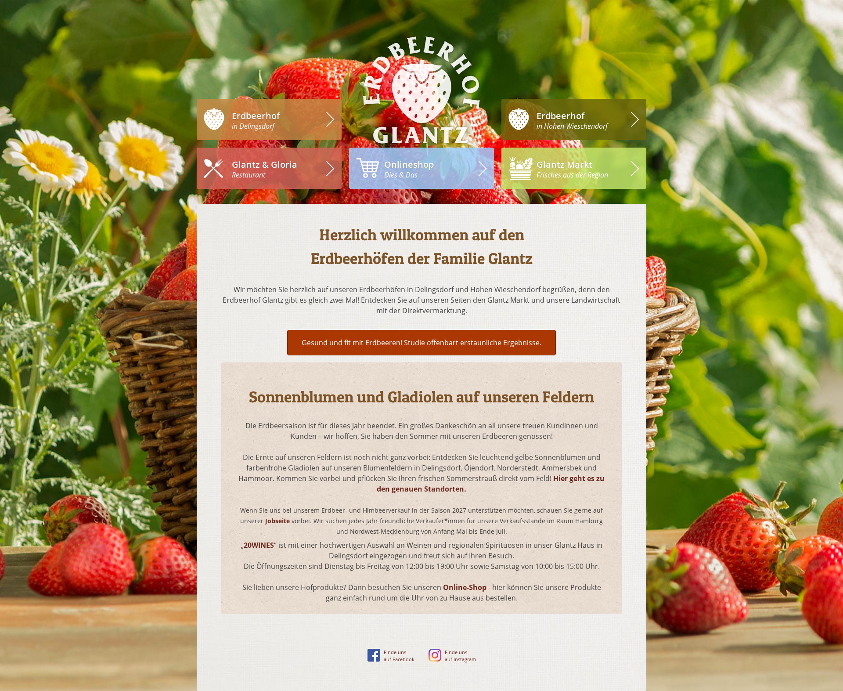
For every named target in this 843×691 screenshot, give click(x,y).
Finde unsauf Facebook (399, 655)
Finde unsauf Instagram (460, 655)
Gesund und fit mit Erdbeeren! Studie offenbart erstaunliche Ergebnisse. (421, 342)
